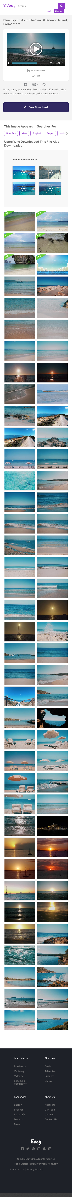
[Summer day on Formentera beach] (52, 632)
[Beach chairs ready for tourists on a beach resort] (19, 761)
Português (19, 1114)
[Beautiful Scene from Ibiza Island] (52, 1020)
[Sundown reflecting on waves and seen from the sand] (52, 912)
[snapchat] (44, 1148)
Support (49, 1076)
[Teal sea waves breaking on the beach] (52, 502)
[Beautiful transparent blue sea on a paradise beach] (19, 610)
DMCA (48, 1080)
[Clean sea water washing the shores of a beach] (19, 329)
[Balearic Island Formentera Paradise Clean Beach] (52, 351)
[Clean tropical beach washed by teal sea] (19, 502)
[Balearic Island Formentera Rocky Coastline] (52, 286)
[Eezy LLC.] (36, 1142)
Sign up (58, 11)
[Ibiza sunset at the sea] (19, 912)
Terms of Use (17, 1169)
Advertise (50, 1071)
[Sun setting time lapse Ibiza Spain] (19, 847)
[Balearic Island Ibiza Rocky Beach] (52, 998)
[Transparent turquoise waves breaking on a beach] (52, 567)
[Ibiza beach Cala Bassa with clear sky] (19, 653)
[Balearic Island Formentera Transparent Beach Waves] (52, 308)
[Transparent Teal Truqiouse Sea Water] (19, 481)
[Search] (61, 6)
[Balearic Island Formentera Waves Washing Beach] (19, 308)
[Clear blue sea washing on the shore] (52, 545)
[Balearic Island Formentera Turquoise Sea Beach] (19, 351)
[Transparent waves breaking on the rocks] (52, 783)
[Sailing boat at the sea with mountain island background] (19, 891)
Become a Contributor (20, 1082)
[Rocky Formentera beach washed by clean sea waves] (52, 524)
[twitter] (27, 1148)
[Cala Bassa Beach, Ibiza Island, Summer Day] (19, 718)
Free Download (38, 107)
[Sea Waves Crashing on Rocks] (52, 977)
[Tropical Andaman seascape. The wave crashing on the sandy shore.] (19, 222)
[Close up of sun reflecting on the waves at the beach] (19, 394)
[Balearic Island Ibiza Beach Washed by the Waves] (19, 998)
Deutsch (18, 1119)
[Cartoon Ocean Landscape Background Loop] (52, 265)
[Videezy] (9, 6)
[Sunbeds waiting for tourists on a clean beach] (19, 739)
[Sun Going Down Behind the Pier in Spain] (19, 373)
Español (18, 1109)
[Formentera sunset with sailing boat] (19, 632)
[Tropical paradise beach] (52, 653)
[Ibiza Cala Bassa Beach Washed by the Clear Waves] (52, 696)
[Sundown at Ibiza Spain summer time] (52, 847)
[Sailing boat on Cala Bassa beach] (19, 286)
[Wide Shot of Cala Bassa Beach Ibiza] (52, 955)
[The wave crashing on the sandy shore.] (19, 265)
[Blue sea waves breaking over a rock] (52, 934)
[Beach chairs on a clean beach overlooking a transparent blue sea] (52, 761)
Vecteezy (19, 1071)
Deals (48, 1066)
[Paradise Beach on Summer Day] (52, 675)
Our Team (50, 1109)
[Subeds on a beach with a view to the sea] (19, 783)
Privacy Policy (34, 1169)
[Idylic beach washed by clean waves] (52, 804)
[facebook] (22, 1148)
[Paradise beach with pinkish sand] (19, 675)
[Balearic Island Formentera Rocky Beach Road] (19, 437)
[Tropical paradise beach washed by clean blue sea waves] (19, 588)
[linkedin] (49, 1148)
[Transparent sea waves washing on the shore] (52, 329)
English (18, 1104)
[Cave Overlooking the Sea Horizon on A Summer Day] (52, 718)
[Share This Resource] (39, 76)
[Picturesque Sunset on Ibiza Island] (52, 869)
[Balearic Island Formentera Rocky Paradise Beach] (19, 416)
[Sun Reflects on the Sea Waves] (19, 955)
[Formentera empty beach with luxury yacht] (19, 545)
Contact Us (51, 1119)
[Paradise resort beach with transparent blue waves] (52, 588)
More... (18, 1124)
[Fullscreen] (63, 63)
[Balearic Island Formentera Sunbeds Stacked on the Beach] (19, 459)
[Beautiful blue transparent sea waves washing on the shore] (19, 567)
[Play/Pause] (9, 63)
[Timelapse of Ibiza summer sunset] (19, 869)
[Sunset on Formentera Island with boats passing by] (52, 610)
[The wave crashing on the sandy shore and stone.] (52, 243)
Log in (49, 11)
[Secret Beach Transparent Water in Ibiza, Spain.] (52, 394)
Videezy (18, 1076)
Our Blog (49, 1114)
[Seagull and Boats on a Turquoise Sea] (52, 437)
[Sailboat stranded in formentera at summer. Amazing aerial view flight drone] (24, 173)
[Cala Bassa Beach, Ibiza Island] (19, 977)
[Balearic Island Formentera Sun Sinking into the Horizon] (52, 373)
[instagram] (38, 1148)
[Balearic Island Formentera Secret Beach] (19, 1020)
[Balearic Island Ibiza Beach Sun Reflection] (19, 826)
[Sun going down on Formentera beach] (52, 891)
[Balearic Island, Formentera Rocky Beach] (52, 416)
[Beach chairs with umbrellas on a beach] (52, 739)
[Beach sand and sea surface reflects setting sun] (19, 934)
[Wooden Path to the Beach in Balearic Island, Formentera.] (19, 696)
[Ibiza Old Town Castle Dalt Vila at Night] (52, 826)
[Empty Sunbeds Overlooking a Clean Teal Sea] (19, 804)
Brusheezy (20, 1066)
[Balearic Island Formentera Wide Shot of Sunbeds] (52, 459)
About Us (50, 1104)
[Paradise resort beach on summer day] (52, 481)
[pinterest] (33, 1148)
